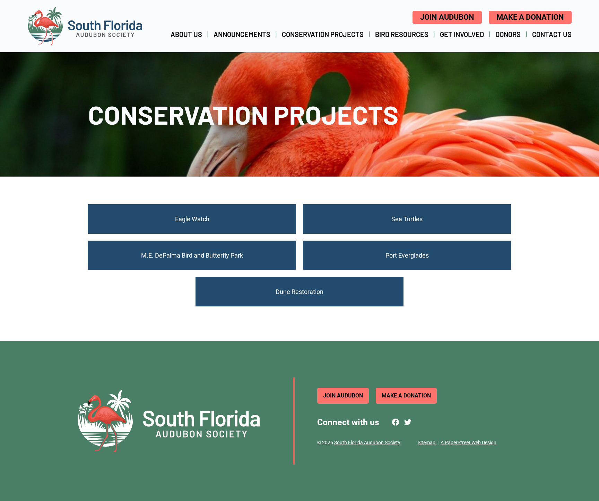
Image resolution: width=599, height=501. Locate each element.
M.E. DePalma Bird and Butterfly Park (192, 255)
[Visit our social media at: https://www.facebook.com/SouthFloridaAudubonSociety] (396, 423)
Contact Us (552, 34)
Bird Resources (401, 34)
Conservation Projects (323, 34)
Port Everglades (407, 255)
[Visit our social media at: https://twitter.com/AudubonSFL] (408, 423)
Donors (508, 34)
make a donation (530, 17)
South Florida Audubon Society (367, 442)
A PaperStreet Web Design (468, 442)
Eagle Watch (192, 219)
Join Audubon (447, 17)
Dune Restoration (299, 291)
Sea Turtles (407, 219)
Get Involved (462, 34)
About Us (186, 34)
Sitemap (427, 442)
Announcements (242, 34)
